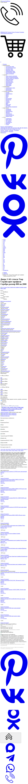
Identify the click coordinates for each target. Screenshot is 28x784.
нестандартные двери (10, 72)
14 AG (9, 450)
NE (8, 129)
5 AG (12, 449)
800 (1, 382)
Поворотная (8, 99)
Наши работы (9, 119)
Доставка (17, 32)
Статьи (7, 124)
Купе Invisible (9, 98)
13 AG (6, 450)
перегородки (8, 89)
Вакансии (8, 123)
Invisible (7, 92)
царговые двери (9, 68)
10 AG (24, 449)
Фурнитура (5, 270)
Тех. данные (8, 120)
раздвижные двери (10, 66)
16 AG (16, 450)
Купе (7, 97)
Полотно (4, 400)
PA (26, 127)
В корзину (6, 412)
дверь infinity (8, 85)
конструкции (9, 90)
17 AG (19, 450)
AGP (13, 127)
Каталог (5, 64)
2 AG (4, 449)
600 (1, 377)
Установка (21, 32)
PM (4, 129)
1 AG (2, 449)
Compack (8, 102)
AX (11, 127)
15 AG (13, 450)
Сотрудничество (4, 33)
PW (22, 127)
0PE (20, 127)
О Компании (8, 118)
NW (10, 129)
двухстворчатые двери (11, 67)
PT (19, 129)
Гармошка (8, 105)
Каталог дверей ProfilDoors (7, 126)
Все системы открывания (11, 106)
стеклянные (8, 109)
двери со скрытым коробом (12, 77)
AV (9, 127)
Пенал (7, 96)
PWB (25, 127)
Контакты (10, 33)
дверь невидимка (9, 79)
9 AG (22, 449)
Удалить (2, 412)
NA (7, 129)
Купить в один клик (5, 415)
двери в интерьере (10, 73)
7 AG (17, 449)
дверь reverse (8, 84)
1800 (2, 389)
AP (8, 127)
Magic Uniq (8, 104)
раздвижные (8, 110)
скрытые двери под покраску (12, 78)
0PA (18, 127)
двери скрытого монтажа (11, 76)
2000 (2, 394)
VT (18, 129)
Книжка (7, 100)
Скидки (9, 32)
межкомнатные (9, 111)
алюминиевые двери (10, 71)
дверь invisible (9, 83)
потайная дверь (9, 80)
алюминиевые (9, 113)
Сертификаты (9, 122)
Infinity (7, 94)
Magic (7, 103)
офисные (8, 112)
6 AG (14, 449)
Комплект (4, 401)
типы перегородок (10, 115)
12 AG (3, 450)
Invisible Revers (9, 93)
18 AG (22, 450)
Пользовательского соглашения (14, 629)
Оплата (13, 32)
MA (14, 129)
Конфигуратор (9, 116)
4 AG (9, 449)
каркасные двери (9, 70)
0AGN (16, 127)
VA (16, 129)
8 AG (19, 449)
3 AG (7, 449)
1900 (2, 391)
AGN (2, 127)
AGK (4, 127)
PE (1, 129)
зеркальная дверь (9, 81)
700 (1, 380)
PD (2, 129)
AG (6, 127)
